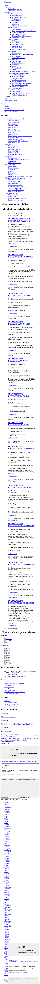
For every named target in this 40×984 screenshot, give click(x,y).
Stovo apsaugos (16, 56)
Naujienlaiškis (5, 645)
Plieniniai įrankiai (13, 59)
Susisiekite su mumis (10, 100)
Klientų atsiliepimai (8, 717)
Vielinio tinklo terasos (18, 58)
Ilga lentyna (15, 42)
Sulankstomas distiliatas (19, 17)
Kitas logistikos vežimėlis (19, 86)
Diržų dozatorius (17, 78)
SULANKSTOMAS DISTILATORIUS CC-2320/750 (20, 486)
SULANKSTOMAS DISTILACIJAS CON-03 (18, 360)
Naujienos (7, 96)
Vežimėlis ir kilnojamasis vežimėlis (18, 73)
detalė (15, 246)
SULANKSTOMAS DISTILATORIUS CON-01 (18, 424)
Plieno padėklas (16, 53)
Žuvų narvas (15, 24)
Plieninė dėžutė (16, 68)
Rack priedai (12, 51)
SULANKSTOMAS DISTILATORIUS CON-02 (18, 395)
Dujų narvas (15, 22)
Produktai (7, 12)
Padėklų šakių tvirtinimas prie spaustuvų (23, 71)
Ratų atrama (15, 64)
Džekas (14, 69)
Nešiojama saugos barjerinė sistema (22, 54)
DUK (6, 98)
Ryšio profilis (6, 731)
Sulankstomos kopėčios (19, 80)
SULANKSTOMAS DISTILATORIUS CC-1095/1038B (21, 563)
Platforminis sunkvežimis (19, 81)
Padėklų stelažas (16, 41)
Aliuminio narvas (17, 20)
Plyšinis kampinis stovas (19, 49)
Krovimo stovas (12, 27)
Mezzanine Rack (17, 46)
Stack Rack (4, 738)
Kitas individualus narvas (19, 26)
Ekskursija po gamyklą (15, 9)
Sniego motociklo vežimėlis (20, 85)
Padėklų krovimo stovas (19, 34)
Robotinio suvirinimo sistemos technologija (17, 724)
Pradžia (6, 5)
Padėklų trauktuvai (17, 63)
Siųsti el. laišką (5, 743)
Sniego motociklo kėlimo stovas (21, 83)
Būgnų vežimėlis (17, 90)
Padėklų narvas (16, 19)
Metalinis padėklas (27, 738)
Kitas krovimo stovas (18, 37)
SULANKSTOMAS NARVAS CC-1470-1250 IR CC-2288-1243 (21, 220)
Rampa (14, 66)
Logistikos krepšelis (18, 75)
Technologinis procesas (15, 10)
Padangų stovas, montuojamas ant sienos (24, 31)
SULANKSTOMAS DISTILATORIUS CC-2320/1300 (21, 448)
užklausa (10, 246)
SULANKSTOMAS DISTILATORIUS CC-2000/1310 (21, 525)
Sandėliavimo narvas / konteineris (18, 14)
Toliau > (4, 628)
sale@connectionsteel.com (18, 676)
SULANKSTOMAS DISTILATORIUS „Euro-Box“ (20, 294)
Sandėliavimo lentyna (14, 738)
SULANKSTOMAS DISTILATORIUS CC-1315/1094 (21, 602)
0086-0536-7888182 (13, 674)
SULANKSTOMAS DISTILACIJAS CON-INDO (19, 323)
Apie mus (7, 7)
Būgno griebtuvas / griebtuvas (20, 93)
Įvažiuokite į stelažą (17, 44)
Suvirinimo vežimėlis (18, 76)
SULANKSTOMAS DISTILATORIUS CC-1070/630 (20, 256)
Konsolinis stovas (17, 48)
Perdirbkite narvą (11, 740)
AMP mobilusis (10, 736)
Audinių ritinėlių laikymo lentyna (21, 36)
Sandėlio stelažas (13, 39)
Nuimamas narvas (17, 15)
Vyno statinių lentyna (18, 32)
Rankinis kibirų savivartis (19, 95)
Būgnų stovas (16, 91)
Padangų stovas (16, 29)
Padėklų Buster (16, 61)
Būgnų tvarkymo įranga (15, 88)
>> (8, 628)
